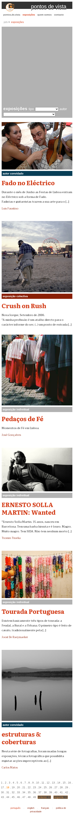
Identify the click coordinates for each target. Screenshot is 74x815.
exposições (29, 14)
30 (2, 792)
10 (37, 782)
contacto (59, 14)
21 (23, 787)
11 (43, 782)
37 (39, 792)
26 (50, 787)
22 (29, 787)
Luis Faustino (10, 208)
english (30, 808)
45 (13, 797)
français (45, 808)
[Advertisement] (37, 67)
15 (64, 782)
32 (13, 792)
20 (18, 787)
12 (48, 782)
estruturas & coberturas (21, 737)
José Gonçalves (11, 435)
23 (34, 787)
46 (18, 797)
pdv (6, 22)
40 (55, 792)
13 (53, 782)
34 (23, 792)
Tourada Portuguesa (33, 611)
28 (61, 787)
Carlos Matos (10, 767)
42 (66, 792)
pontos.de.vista (11, 14)
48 (29, 797)
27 (55, 787)
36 (34, 792)
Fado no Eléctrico (28, 182)
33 (18, 792)
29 (66, 787)
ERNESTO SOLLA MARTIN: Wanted (29, 508)
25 (45, 787)
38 (45, 792)
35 (29, 792)
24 (39, 787)
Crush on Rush (24, 305)
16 (69, 782)
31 (7, 792)
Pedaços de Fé (22, 418)
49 (34, 797)
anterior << (44, 797)
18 (7, 787)
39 (50, 792)
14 (58, 782)
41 (61, 792)
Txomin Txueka (11, 538)
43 (2, 797)
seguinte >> (60, 797)
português (15, 808)
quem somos (44, 14)
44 (7, 797)
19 (13, 787)
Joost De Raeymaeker (15, 637)
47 (23, 797)
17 (2, 787)
